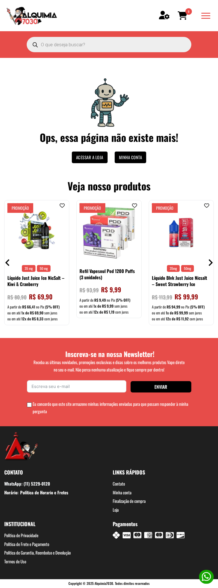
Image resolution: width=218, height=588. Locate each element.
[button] (183, 16)
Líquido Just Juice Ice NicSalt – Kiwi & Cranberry (35, 280)
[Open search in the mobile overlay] (109, 44)
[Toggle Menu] (205, 16)
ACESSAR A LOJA (89, 157)
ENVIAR (160, 386)
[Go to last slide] (7, 262)
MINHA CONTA (130, 157)
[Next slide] (210, 262)
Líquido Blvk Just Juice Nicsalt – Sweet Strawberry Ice (179, 280)
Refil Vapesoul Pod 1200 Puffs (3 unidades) (107, 274)
